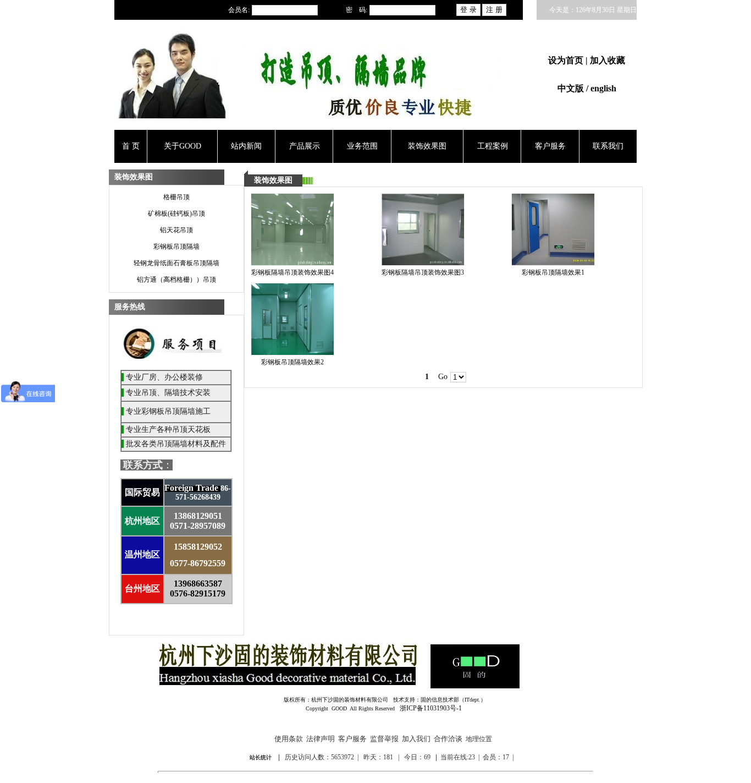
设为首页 (567, 60)
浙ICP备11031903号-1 (431, 708)
